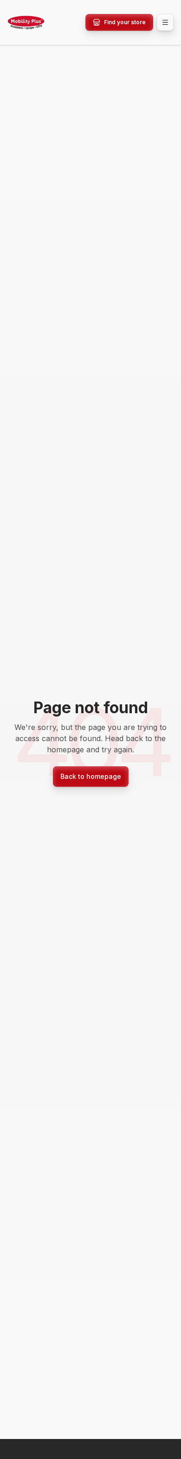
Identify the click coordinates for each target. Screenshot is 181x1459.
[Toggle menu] (165, 22)
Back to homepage (90, 776)
